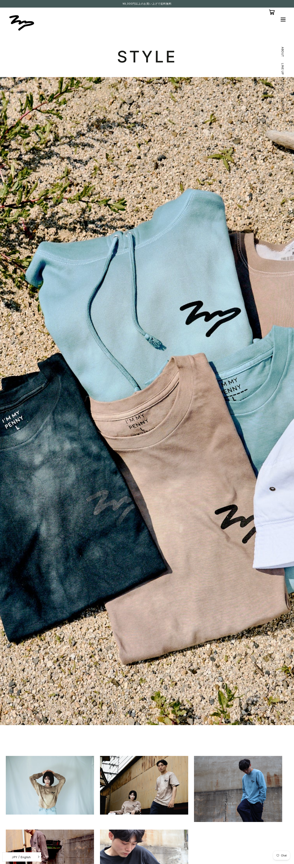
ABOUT (282, 52)
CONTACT (282, 105)
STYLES (282, 86)
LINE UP (282, 69)
